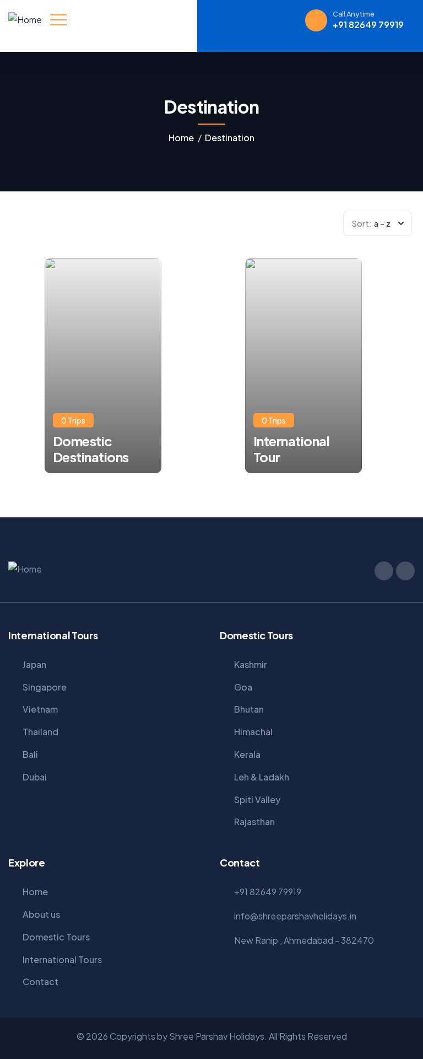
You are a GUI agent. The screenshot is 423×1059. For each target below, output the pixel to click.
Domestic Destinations (91, 449)
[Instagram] (405, 570)
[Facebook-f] (384, 570)
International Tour (291, 449)
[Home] (25, 20)
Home (181, 137)
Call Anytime (354, 13)
